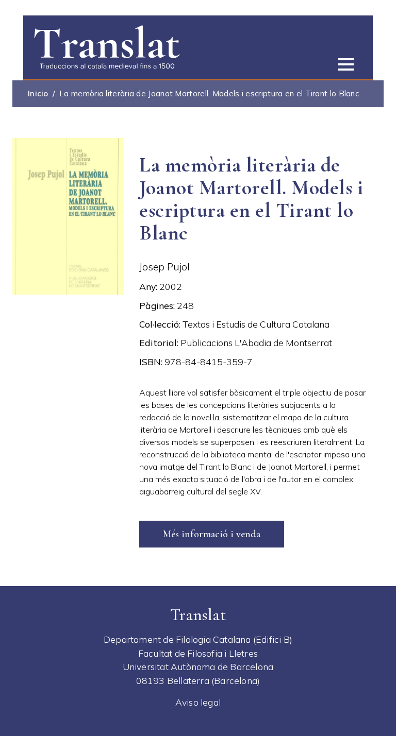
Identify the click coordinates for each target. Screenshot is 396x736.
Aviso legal (198, 702)
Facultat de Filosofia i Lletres (198, 653)
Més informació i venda (211, 534)
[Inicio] (106, 46)
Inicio (38, 93)
